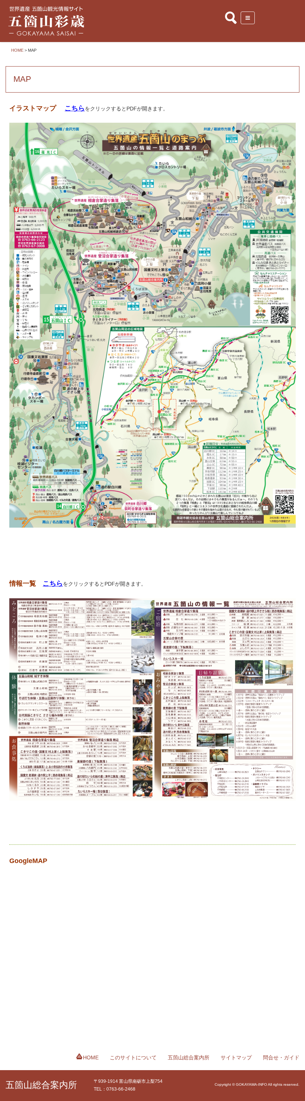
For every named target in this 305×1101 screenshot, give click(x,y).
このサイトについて (133, 1057)
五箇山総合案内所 (188, 1057)
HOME (91, 1057)
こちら (75, 108)
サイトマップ (236, 1057)
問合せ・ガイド (281, 1057)
